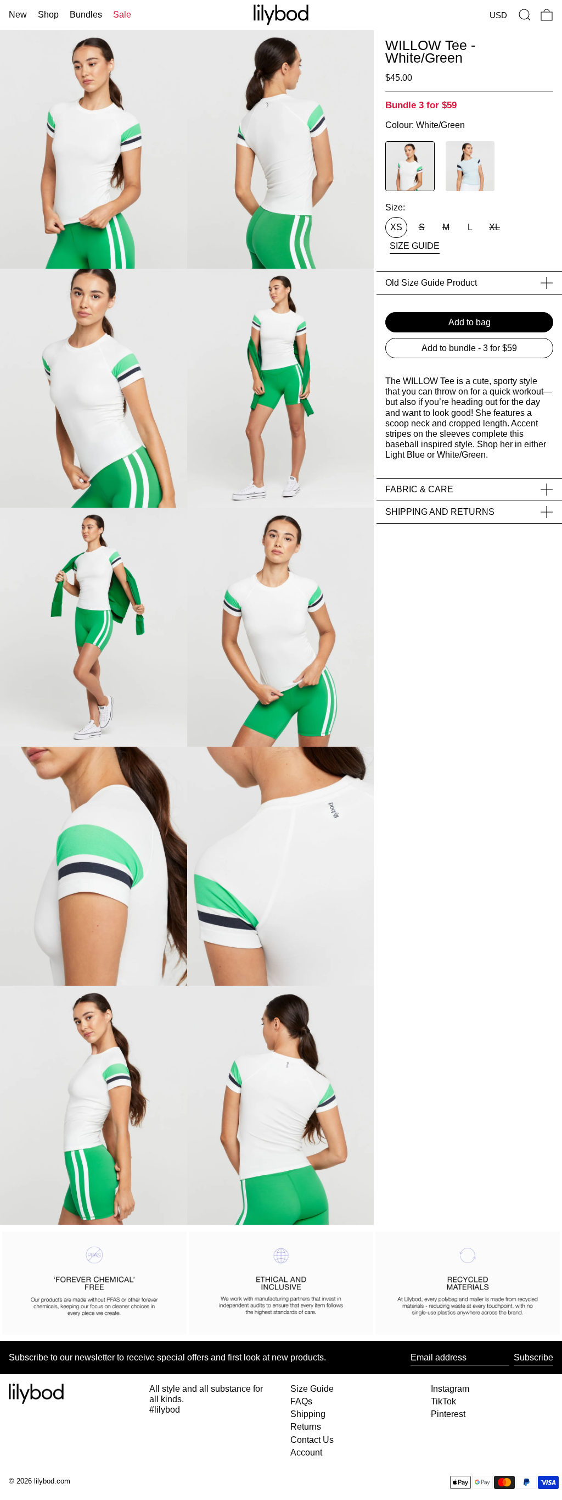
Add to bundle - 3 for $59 (469, 348)
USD (498, 15)
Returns (305, 1426)
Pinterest (448, 1414)
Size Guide (312, 1388)
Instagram (450, 1388)
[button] (524, 15)
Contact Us (312, 1440)
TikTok (443, 1401)
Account (306, 1452)
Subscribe (533, 1357)
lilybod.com (52, 1481)
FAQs (301, 1401)
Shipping (307, 1414)
